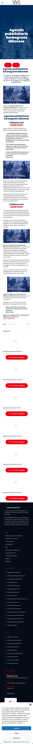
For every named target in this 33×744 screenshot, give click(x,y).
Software (8, 561)
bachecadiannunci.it (13, 592)
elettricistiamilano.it (12, 663)
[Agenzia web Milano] (16, 2)
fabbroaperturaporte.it (13, 605)
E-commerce (9, 541)
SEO (6, 547)
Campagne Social (10, 553)
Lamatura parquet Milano (14, 653)
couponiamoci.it (12, 595)
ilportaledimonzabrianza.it (14, 579)
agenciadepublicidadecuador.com (17, 599)
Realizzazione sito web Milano (14, 536)
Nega (16, 733)
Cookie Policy (7, 742)
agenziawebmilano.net (14, 572)
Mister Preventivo (12, 625)
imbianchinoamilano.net (14, 609)
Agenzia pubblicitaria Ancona (12, 464)
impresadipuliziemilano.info (15, 618)
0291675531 (16, 125)
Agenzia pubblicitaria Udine (12, 408)
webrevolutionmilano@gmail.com (16, 683)
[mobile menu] (2, 2)
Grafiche (7, 558)
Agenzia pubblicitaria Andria (12, 492)
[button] (30, 704)
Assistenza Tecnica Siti (11, 538)
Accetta (16, 728)
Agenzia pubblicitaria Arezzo (12, 436)
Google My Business (11, 556)
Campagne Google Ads (12, 550)
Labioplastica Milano (13, 660)
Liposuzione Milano (12, 657)
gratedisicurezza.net (13, 647)
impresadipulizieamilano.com (15, 615)
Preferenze (16, 738)
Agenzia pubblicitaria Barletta (12, 351)
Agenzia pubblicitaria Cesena (12, 380)
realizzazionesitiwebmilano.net (16, 576)
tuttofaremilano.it (12, 650)
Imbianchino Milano (13, 637)
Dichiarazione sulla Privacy (20, 742)
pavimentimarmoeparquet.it (15, 622)
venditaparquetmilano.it (14, 643)
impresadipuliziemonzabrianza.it (16, 612)
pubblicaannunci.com (13, 589)
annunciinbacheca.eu (13, 585)
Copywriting (8, 544)
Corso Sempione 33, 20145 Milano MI (17, 678)
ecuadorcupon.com (13, 602)
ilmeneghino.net (12, 582)
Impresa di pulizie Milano (14, 640)
